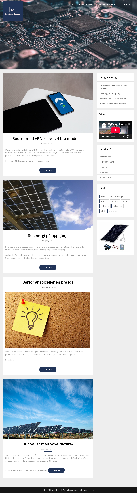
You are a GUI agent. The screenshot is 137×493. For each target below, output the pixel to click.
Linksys (104, 201)
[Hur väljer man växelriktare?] (48, 409)
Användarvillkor (86, 4)
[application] (115, 130)
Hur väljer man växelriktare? (48, 444)
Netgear (115, 201)
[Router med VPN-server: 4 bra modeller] (48, 103)
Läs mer (48, 170)
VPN (103, 211)
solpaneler (104, 172)
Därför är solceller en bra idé (48, 282)
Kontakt (128, 4)
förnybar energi (106, 162)
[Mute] (124, 136)
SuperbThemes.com (85, 490)
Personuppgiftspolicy (109, 4)
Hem (71, 4)
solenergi (103, 167)
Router (126, 201)
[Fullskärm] (128, 136)
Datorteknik (105, 157)
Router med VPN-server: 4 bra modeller (47, 138)
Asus (103, 196)
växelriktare (105, 177)
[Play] (103, 136)
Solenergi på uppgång (48, 235)
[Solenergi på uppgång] (48, 205)
